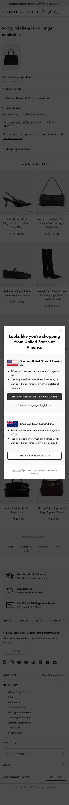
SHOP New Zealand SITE (35, 455)
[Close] (60, 330)
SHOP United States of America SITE (34, 396)
